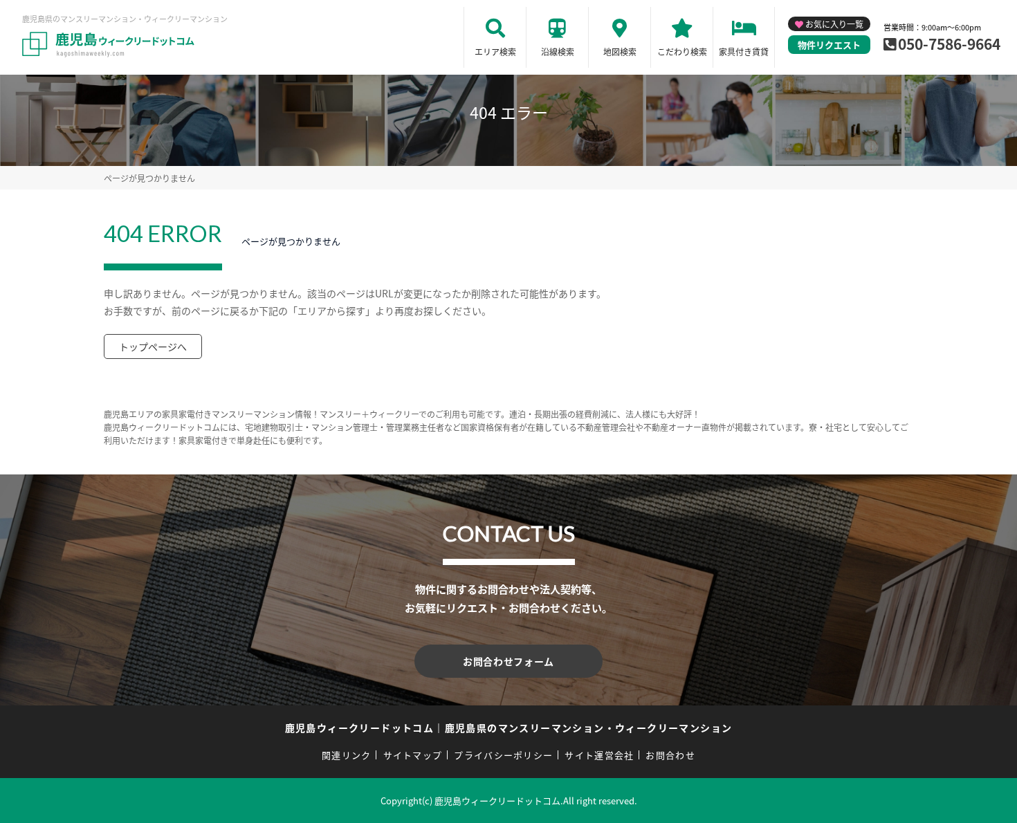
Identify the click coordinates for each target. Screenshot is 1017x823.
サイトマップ (413, 754)
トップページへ (153, 346)
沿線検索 (557, 51)
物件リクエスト (829, 44)
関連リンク (347, 754)
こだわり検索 (682, 51)
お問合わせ (670, 754)
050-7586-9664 (949, 43)
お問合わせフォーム (508, 661)
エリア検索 (495, 51)
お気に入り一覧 (834, 24)
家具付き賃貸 (744, 51)
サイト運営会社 (599, 754)
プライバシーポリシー (503, 754)
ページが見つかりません (149, 178)
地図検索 (619, 51)
